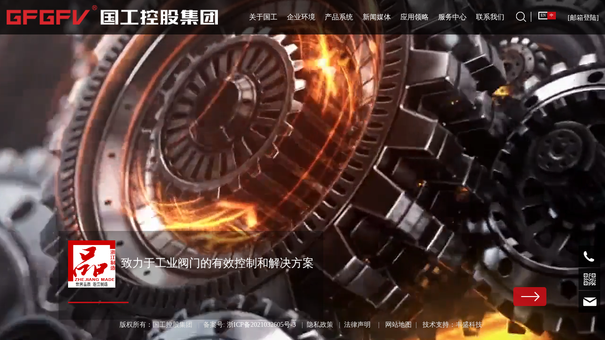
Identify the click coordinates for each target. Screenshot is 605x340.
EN (543, 15)
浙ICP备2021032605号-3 (261, 324)
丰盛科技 (469, 324)
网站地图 (398, 324)
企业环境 (301, 17)
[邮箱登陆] (583, 17)
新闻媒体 (377, 17)
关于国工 (263, 17)
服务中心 (452, 17)
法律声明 (357, 324)
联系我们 (490, 17)
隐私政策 (320, 324)
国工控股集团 (172, 324)
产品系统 (339, 17)
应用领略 (414, 17)
